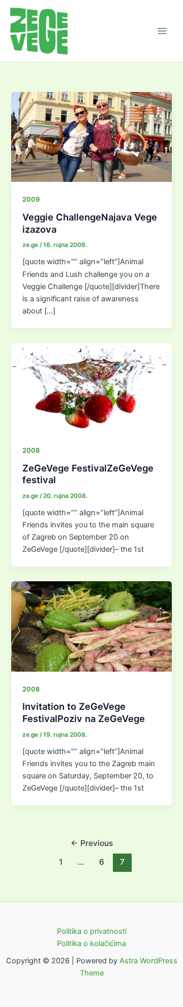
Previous (92, 843)
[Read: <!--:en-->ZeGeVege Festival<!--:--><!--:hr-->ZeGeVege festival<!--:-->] (91, 387)
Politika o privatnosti (92, 931)
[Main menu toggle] (162, 31)
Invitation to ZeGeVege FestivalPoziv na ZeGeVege (83, 712)
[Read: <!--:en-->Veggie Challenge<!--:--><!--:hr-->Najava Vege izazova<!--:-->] (91, 136)
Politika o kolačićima (91, 943)
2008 (31, 450)
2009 (31, 199)
